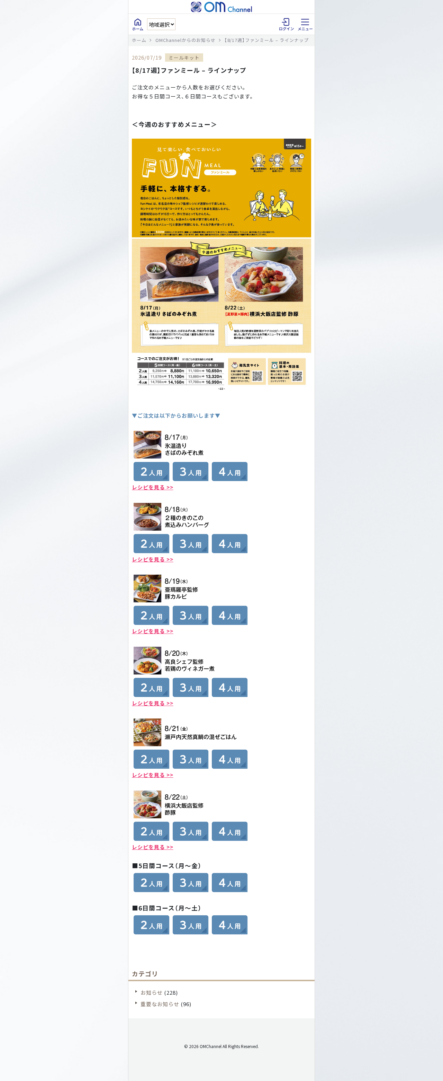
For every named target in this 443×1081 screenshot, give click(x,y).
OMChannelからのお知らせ (185, 40)
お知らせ (152, 992)
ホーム (139, 40)
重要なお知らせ (160, 1004)
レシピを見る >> (152, 487)
